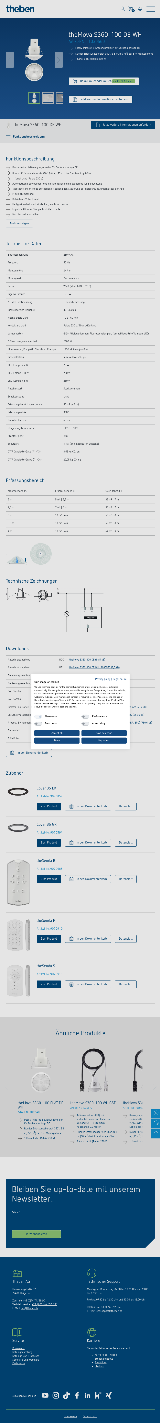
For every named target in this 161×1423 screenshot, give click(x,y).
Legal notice (120, 679)
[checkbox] (38, 716)
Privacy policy (102, 679)
